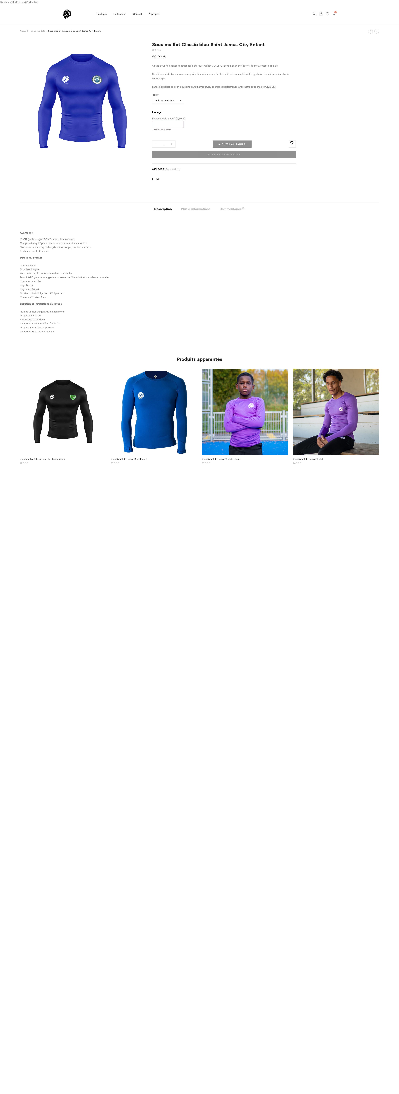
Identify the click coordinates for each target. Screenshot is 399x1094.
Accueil (24, 30)
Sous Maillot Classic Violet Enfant (221, 458)
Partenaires (120, 14)
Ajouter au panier (231, 144)
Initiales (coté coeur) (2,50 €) (168, 118)
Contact (137, 14)
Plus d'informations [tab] (195, 208)
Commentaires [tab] (232, 208)
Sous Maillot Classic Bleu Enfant (129, 458)
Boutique (102, 14)
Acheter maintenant (223, 154)
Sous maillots (38, 30)
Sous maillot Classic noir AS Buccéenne (42, 458)
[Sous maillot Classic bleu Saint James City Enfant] (152, 179)
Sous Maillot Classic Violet (308, 458)
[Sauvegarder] (292, 144)
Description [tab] (163, 208)
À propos (154, 14)
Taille (156, 94)
